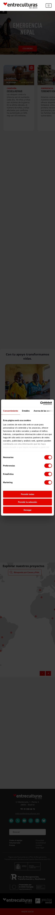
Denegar (28, 510)
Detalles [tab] (26, 411)
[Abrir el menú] (49, 5)
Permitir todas (27, 494)
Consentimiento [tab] (10, 411)
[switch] (48, 465)
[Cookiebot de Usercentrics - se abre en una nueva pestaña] (40, 403)
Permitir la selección (27, 502)
